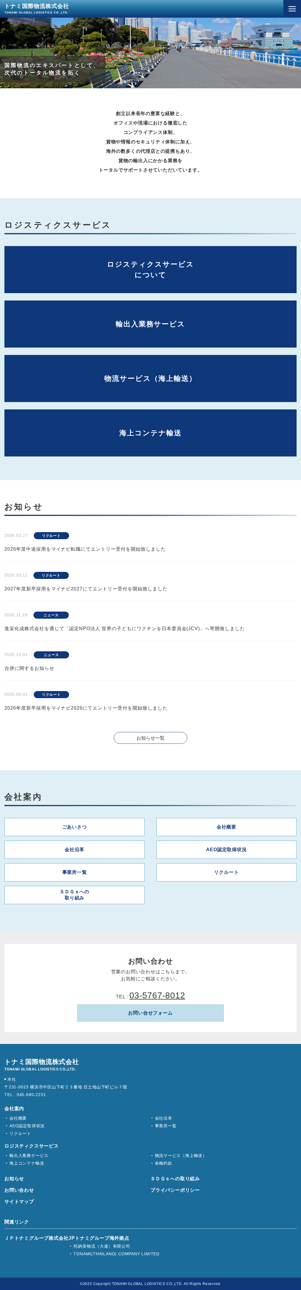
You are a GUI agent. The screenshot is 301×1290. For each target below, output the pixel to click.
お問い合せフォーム (150, 1012)
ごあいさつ (74, 826)
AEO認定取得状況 (226, 849)
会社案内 (14, 1108)
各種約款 (163, 1163)
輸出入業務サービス (150, 324)
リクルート (226, 872)
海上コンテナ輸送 (150, 433)
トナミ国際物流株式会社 (36, 8)
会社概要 (226, 826)
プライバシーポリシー (175, 1190)
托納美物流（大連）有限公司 (101, 1246)
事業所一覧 (74, 872)
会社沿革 (74, 849)
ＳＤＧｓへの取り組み (74, 894)
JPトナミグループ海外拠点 (98, 1238)
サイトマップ (19, 1201)
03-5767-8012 (157, 995)
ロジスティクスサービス (31, 1145)
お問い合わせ (19, 1190)
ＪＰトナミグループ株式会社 (36, 1238)
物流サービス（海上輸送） (150, 378)
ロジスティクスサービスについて (150, 269)
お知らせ (14, 1178)
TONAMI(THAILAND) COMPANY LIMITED (116, 1253)
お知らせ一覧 (150, 738)
